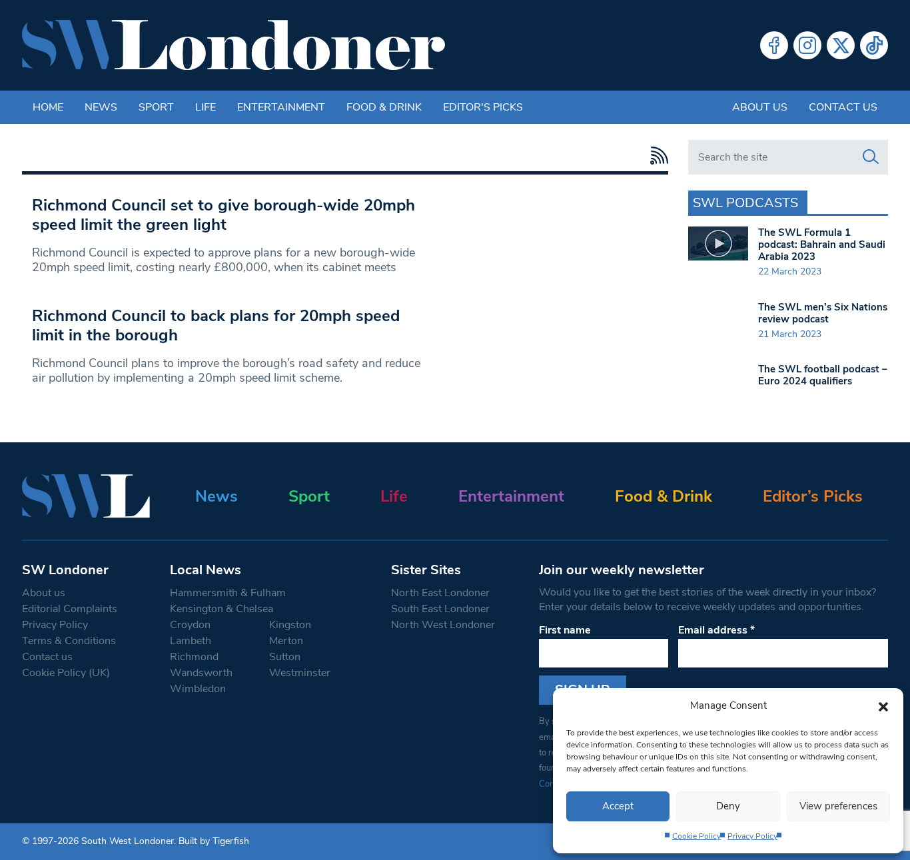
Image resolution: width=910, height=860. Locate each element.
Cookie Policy (696, 836)
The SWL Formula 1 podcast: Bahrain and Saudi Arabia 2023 (821, 244)
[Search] (870, 157)
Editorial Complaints (69, 609)
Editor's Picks (483, 107)
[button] (883, 705)
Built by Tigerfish (214, 841)
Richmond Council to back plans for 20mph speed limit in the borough (216, 325)
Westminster (299, 672)
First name (565, 630)
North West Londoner (443, 625)
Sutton (284, 656)
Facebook (774, 45)
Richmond (194, 656)
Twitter (841, 45)
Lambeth (190, 641)
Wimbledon (198, 688)
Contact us (843, 107)
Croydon (190, 625)
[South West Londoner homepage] (233, 45)
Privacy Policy (752, 836)
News (101, 107)
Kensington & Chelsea (221, 609)
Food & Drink (384, 107)
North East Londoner (440, 593)
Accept (618, 806)
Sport (156, 107)
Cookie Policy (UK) (66, 672)
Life (205, 107)
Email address (716, 630)
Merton (286, 641)
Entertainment (281, 107)
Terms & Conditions (69, 641)
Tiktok (874, 45)
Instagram (807, 45)
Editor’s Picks (813, 496)
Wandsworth (201, 672)
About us (759, 107)
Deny (728, 806)
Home (48, 107)
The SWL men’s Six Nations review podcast (822, 313)
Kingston (290, 625)
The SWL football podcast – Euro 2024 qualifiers (822, 375)
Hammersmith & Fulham (228, 593)
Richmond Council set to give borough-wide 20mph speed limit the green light (223, 215)
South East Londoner (440, 609)
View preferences (838, 806)
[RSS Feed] (656, 155)
